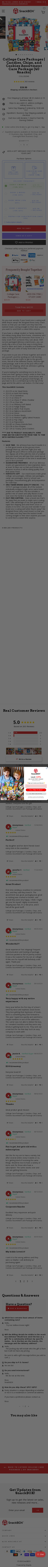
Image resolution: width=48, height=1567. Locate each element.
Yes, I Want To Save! (36, 790)
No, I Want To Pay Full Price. (36, 793)
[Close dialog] (46, 768)
